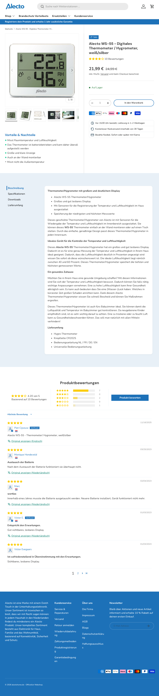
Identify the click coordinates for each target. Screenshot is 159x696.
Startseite (9, 29)
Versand (104, 74)
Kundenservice (83, 16)
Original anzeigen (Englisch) (26, 441)
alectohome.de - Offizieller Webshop (27, 684)
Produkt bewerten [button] (130, 397)
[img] (14, 423)
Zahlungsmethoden (65, 641)
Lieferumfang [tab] (15, 205)
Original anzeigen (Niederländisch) (30, 472)
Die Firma (87, 609)
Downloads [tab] (14, 199)
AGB (85, 621)
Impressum (88, 615)
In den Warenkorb (134, 102)
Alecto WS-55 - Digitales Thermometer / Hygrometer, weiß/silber (34, 29)
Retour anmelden (64, 625)
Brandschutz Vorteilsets (33, 16)
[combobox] (82, 6)
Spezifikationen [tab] (16, 194)
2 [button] (78, 573)
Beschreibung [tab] (16, 188)
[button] (152, 6)
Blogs (85, 627)
